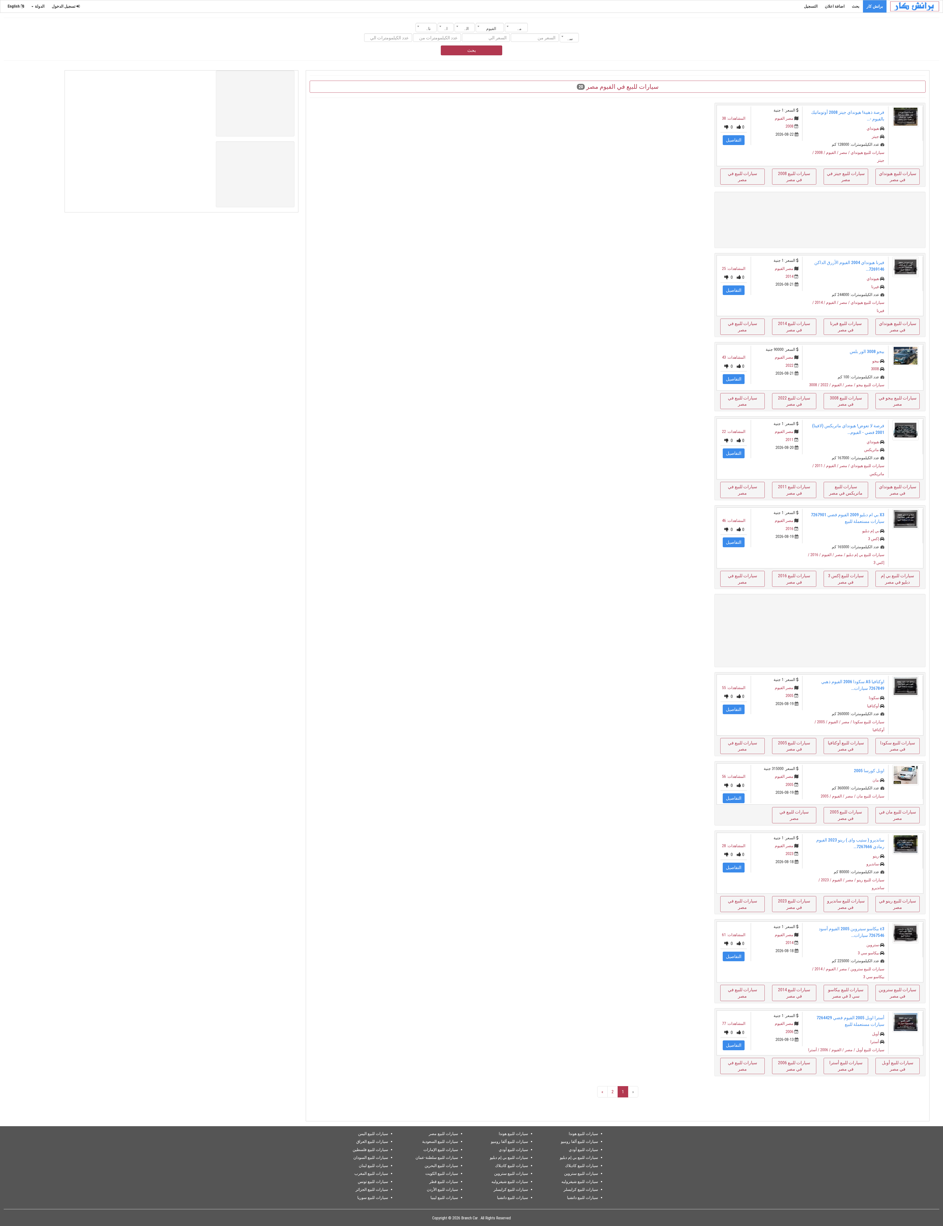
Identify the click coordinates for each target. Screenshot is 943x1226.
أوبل (875, 1034)
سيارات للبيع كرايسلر (581, 1189)
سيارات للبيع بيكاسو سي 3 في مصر (845, 993)
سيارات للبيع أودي (583, 1149)
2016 (789, 528)
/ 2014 (820, 302)
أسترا (874, 1041)
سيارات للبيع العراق (372, 1141)
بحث (855, 6)
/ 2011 (820, 465)
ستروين (872, 945)
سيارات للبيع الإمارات (440, 1149)
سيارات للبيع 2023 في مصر (794, 904)
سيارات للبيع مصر (443, 1133)
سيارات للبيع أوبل (870, 1050)
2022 (789, 365)
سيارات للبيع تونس (373, 1181)
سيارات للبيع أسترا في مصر (845, 1066)
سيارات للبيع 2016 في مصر (794, 579)
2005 (789, 695)
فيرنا (875, 286)
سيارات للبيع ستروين (867, 969)
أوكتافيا (873, 706)
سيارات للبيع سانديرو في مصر (846, 904)
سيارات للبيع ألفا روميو (579, 1141)
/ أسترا (814, 1050)
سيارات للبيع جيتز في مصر (846, 176)
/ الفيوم (832, 152)
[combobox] (516, 27)
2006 (789, 1031)
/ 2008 (820, 152)
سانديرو (872, 864)
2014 (789, 276)
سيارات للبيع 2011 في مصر (794, 490)
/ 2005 (822, 722)
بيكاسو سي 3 (868, 953)
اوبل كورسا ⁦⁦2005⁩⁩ (869, 770)
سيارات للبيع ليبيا (444, 1197)
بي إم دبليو (870, 531)
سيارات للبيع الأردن (442, 1189)
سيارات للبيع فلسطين (370, 1149)
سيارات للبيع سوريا (372, 1197)
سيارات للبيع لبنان (373, 1165)
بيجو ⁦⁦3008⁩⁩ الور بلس (867, 351)
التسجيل (811, 6)
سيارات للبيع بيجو (870, 385)
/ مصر (845, 152)
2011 (789, 439)
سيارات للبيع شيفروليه (579, 1181)
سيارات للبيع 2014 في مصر (794, 326)
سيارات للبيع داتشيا (582, 1197)
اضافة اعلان (835, 6)
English (14, 6)
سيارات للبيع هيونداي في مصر (897, 176)
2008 (789, 126)
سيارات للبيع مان (870, 796)
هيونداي (873, 128)
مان (876, 780)
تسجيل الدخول (64, 6)
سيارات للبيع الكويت (441, 1173)
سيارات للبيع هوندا (583, 1133)
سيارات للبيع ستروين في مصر (897, 993)
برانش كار (875, 6)
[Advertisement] (820, 220)
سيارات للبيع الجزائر (372, 1189)
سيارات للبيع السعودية (440, 1141)
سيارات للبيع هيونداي (867, 152)
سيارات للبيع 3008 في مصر (846, 401)
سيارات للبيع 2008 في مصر (794, 176)
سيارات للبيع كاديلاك (581, 1165)
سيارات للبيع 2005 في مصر (794, 746)
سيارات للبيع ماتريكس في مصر (845, 490)
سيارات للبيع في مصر (742, 176)
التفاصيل (733, 140)
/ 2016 (816, 554)
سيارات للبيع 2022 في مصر (794, 401)
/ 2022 (826, 385)
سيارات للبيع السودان (370, 1157)
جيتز (875, 136)
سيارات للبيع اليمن (373, 1133)
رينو (876, 856)
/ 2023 (826, 880)
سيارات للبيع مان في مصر (897, 815)
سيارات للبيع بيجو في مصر (897, 401)
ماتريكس (871, 449)
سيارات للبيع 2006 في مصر (794, 1066)
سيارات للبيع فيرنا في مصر (846, 326)
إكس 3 (873, 538)
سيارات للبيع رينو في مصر (897, 904)
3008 (875, 369)
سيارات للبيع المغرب (371, 1173)
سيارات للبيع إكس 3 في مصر (846, 579)
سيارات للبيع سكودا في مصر (897, 746)
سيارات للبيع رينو (870, 880)
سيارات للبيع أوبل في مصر (897, 1066)
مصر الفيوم (784, 118)
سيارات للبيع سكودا (868, 722)
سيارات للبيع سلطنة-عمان (437, 1157)
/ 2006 (826, 1050)
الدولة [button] (39, 6)
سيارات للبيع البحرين (441, 1165)
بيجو (875, 361)
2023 (789, 853)
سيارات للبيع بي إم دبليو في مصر (897, 579)
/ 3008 (814, 385)
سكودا (874, 697)
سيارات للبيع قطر (443, 1181)
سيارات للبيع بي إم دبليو (865, 554)
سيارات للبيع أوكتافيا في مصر (846, 746)
